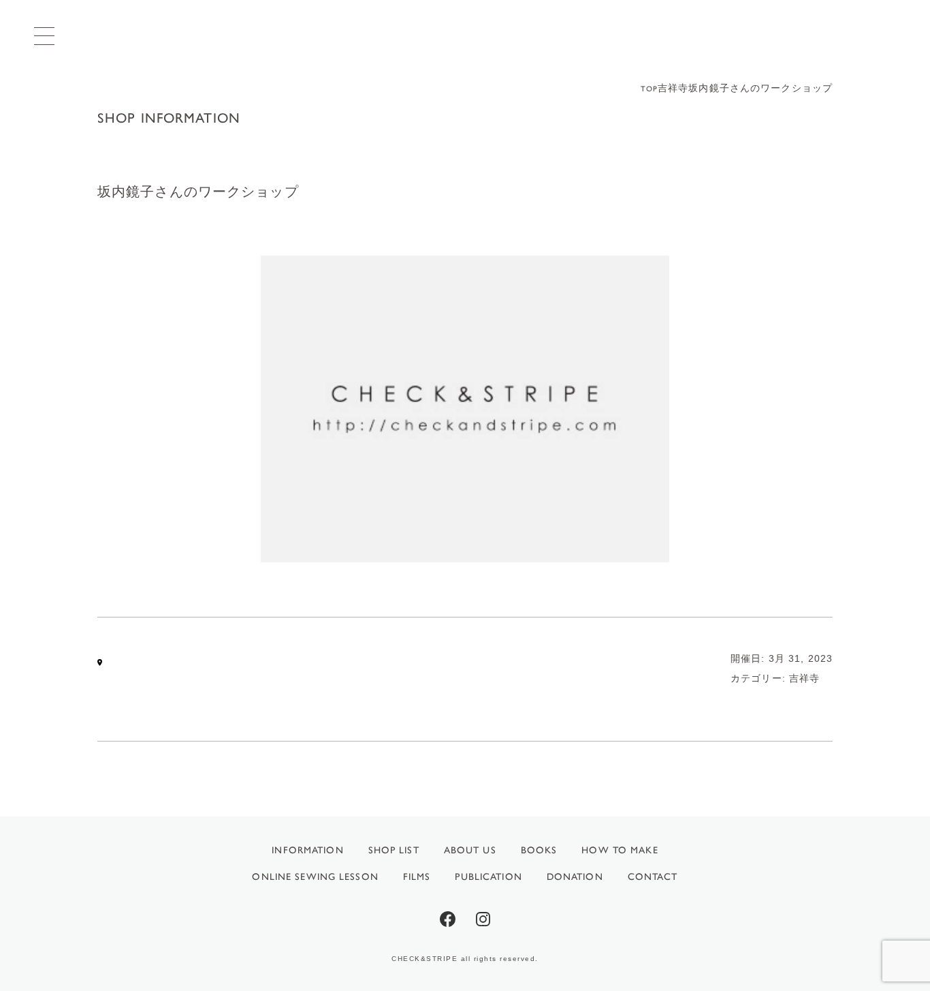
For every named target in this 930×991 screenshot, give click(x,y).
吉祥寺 (804, 678)
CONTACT (653, 877)
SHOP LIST (393, 850)
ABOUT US (470, 850)
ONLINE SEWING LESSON (315, 877)
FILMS (417, 877)
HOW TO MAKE (619, 850)
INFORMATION (307, 850)
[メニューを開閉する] (44, 35)
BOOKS (539, 850)
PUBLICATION (488, 877)
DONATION (575, 877)
